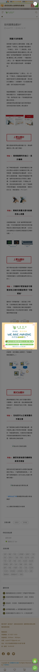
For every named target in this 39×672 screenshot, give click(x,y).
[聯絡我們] (34, 667)
